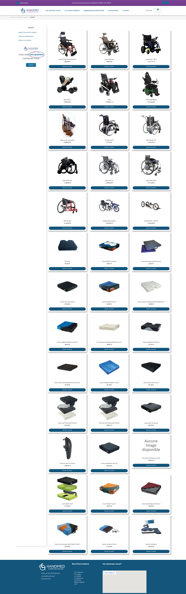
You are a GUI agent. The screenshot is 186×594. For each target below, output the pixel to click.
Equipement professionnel (94, 10)
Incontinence (113, 10)
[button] (166, 10)
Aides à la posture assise (27, 32)
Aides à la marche (24, 40)
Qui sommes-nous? (53, 10)
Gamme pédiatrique (25, 36)
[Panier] (157, 11)
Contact (125, 10)
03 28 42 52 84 (24, 3)
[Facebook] (163, 2)
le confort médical (72, 10)
